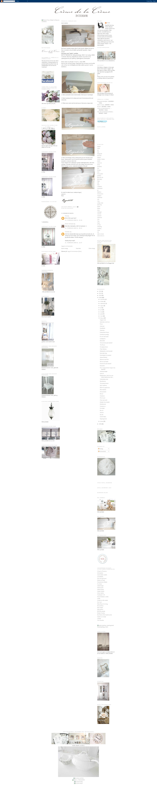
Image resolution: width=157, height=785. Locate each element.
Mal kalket (64, 23)
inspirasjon (99, 188)
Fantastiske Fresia (104, 332)
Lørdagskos (102, 338)
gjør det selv (100, 177)
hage (98, 181)
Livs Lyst (99, 602)
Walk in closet (100, 104)
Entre (98, 164)
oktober (102, 301)
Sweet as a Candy (101, 616)
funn (98, 172)
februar (102, 318)
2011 (100, 293)
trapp (98, 223)
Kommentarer (102, 451)
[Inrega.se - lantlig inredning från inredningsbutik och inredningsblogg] (106, 627)
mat (98, 199)
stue (98, 219)
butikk (98, 161)
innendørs (67, 231)
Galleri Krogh (100, 585)
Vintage (99, 618)
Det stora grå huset (101, 578)
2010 (100, 295)
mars (101, 316)
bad (98, 152)
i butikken (99, 186)
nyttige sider (100, 203)
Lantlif (98, 598)
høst (98, 184)
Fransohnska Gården (102, 582)
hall (98, 183)
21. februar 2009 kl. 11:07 (73, 242)
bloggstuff (99, 153)
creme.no (99, 163)
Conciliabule (100, 576)
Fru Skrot (99, 584)
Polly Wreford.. (103, 349)
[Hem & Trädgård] (78, 780)
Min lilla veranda (101, 611)
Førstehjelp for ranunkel (105, 355)
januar (101, 421)
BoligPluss (76, 61)
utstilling (99, 228)
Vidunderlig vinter (104, 379)
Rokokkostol (103, 404)
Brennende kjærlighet (102, 101)
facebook (99, 166)
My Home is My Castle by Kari (104, 615)
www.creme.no (100, 235)
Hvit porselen (103, 391)
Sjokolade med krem (105, 322)
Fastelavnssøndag (104, 334)
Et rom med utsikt (104, 336)
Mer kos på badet (104, 361)
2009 (100, 297)
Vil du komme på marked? (106, 342)
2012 (100, 291)
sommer (99, 213)
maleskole (70, 208)
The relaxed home (104, 383)
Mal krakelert (103, 389)
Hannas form (100, 587)
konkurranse (100, 193)
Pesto (101, 324)
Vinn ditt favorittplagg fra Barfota (105, 111)
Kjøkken (99, 192)
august (102, 305)
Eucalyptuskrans (104, 347)
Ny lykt (99, 106)
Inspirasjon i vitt (101, 594)
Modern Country (101, 613)
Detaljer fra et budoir (104, 402)
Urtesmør (102, 326)
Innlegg (101, 448)
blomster (99, 155)
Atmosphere (100, 573)
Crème (108, 22)
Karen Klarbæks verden (103, 596)
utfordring (99, 226)
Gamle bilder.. (103, 416)
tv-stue (99, 224)
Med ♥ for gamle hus (105, 387)
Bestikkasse (103, 381)
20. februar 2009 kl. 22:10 (73, 220)
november (102, 299)
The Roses (102, 345)
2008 (100, 424)
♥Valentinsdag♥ (103, 371)
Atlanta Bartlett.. (104, 357)
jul (97, 190)
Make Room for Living (102, 604)
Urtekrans (102, 330)
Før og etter (100, 173)
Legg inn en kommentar (66, 246)
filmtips (99, 170)
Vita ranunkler (100, 620)
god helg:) (99, 179)
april (101, 314)
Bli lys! (101, 393)
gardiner (99, 175)
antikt (98, 148)
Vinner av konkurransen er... (104, 108)
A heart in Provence (102, 571)
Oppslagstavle (103, 418)
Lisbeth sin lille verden (102, 600)
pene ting (99, 204)
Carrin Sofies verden (102, 574)
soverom (99, 215)
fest (98, 168)
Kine (66, 216)
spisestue (99, 217)
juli (101, 307)
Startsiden (78, 248)
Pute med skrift (103, 400)
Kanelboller (102, 328)
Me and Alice (100, 605)
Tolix (98, 221)
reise (98, 210)
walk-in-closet (100, 234)
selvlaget (99, 212)
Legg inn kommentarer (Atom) (74, 251)
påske (98, 208)
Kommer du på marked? (105, 363)
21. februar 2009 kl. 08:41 (73, 228)
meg (98, 201)
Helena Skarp (100, 589)
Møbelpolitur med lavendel (106, 351)
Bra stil (101, 410)
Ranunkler (102, 365)
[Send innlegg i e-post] (77, 206)
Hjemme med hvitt (104, 359)
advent (98, 146)
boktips (99, 157)
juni (101, 309)
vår (98, 232)
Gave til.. (102, 373)
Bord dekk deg (103, 353)
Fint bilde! (102, 408)
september (103, 303)
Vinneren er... (103, 406)
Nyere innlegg (64, 248)
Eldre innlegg (92, 248)
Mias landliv (100, 607)
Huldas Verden (100, 591)
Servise (102, 412)
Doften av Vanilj (101, 580)
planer (98, 206)
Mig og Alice (100, 609)
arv (98, 150)
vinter (98, 230)
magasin (99, 195)
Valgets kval (103, 320)
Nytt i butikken (103, 385)
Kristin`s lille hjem (69, 223)
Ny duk (101, 414)
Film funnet (102, 398)
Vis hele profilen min (103, 47)
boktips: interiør (101, 159)
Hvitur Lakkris (100, 593)
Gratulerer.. (102, 396)
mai (101, 311)
